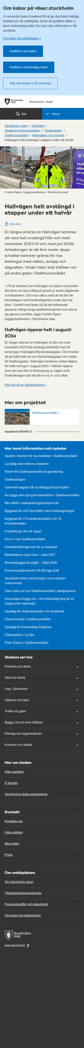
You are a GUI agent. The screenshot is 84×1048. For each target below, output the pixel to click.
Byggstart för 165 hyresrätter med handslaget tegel (39, 511)
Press (9, 854)
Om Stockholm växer (19, 882)
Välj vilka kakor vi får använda (30, 83)
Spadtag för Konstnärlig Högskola (28, 627)
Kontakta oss (14, 821)
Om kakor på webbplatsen (21, 38)
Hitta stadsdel (14, 771)
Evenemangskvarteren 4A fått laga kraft (32, 570)
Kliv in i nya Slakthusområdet (25, 539)
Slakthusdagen (15, 479)
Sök (23, 114)
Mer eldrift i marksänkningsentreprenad (32, 503)
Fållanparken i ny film (19, 635)
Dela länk (15, 224)
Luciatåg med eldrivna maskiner (27, 463)
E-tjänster (11, 783)
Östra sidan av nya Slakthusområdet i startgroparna (40, 591)
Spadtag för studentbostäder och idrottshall (34, 611)
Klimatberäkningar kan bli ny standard (31, 547)
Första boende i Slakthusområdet (28, 619)
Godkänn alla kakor (23, 51)
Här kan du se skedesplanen (25, 385)
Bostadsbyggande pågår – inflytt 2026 (31, 562)
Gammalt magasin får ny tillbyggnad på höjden (37, 487)
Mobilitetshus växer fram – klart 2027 (30, 554)
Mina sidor (12, 843)
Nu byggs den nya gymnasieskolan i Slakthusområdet (42, 495)
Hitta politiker (14, 832)
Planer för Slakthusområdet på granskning (34, 471)
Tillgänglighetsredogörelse (23, 893)
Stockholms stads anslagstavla (26, 794)
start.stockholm (15, 945)
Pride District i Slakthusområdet (26, 642)
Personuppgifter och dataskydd (26, 904)
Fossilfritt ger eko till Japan (23, 531)
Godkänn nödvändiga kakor (29, 67)
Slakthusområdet (44, 412)
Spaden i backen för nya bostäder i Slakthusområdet (41, 456)
